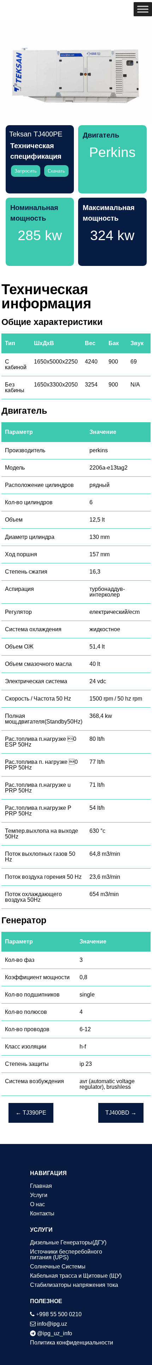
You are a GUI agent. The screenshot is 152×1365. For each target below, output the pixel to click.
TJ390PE (31, 1113)
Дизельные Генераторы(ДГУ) (68, 1242)
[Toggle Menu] (142, 9)
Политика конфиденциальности (71, 1343)
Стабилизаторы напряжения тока (74, 1285)
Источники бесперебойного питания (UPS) (66, 1254)
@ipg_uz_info (54, 1333)
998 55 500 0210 (59, 1314)
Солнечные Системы (58, 1267)
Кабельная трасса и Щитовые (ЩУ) (76, 1276)
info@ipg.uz (52, 1324)
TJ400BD (120, 1113)
